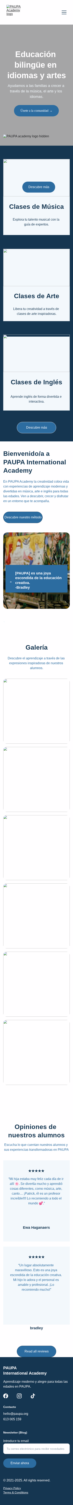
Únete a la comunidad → (36, 110)
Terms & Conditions (15, 1492)
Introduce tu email (16, 1441)
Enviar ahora (20, 1463)
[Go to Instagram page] (19, 1395)
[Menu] (64, 12)
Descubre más (36, 427)
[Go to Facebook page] (5, 1395)
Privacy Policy (12, 1488)
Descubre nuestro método (23, 517)
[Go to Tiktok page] (32, 1395)
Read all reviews (37, 1351)
